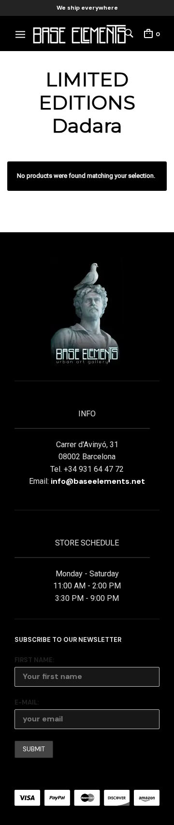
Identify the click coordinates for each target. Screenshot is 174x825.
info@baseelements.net (98, 481)
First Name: (34, 660)
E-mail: (26, 702)
